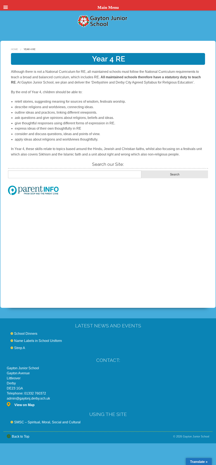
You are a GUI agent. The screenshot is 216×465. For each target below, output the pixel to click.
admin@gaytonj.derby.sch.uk (28, 398)
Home (14, 49)
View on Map (24, 405)
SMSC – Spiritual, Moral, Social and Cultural (47, 422)
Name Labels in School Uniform (38, 341)
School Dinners (25, 333)
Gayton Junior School (196, 436)
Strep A (19, 348)
